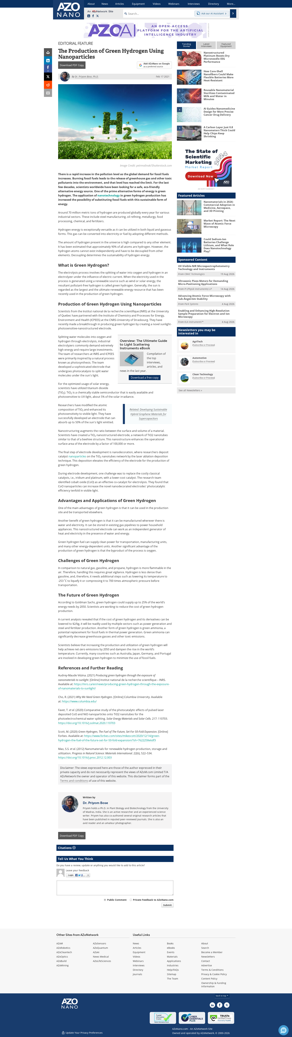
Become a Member (212, 952)
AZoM (59, 943)
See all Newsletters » (190, 390)
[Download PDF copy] (48, 52)
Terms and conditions (74, 781)
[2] (189, 76)
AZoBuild (61, 961)
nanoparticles (77, 456)
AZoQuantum (100, 947)
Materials (172, 956)
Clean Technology (202, 374)
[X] (48, 77)
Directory (138, 969)
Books (170, 943)
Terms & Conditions (212, 969)
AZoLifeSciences (102, 961)
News (136, 943)
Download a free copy (145, 377)
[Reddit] (48, 85)
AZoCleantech (64, 952)
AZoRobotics (63, 947)
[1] (189, 58)
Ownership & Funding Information (213, 984)
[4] (189, 114)
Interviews (138, 965)
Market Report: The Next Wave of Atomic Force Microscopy (219, 223)
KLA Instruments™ (193, 321)
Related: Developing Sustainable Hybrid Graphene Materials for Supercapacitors (148, 414)
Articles (137, 947)
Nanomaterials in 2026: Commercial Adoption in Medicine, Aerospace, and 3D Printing (219, 206)
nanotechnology (109, 195)
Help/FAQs (173, 969)
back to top (221, 995)
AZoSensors (99, 943)
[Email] (48, 93)
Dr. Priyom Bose (95, 803)
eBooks (171, 947)
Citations (65, 848)
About (204, 943)
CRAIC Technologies (194, 274)
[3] (189, 95)
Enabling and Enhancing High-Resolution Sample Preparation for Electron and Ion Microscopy (204, 313)
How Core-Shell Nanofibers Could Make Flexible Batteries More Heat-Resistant (219, 75)
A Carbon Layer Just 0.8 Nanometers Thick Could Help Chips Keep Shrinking (219, 131)
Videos (136, 956)
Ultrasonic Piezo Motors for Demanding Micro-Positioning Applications (203, 282)
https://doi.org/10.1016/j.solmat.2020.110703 (86, 723)
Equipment (139, 952)
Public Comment (117, 899)
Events (170, 952)
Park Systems (191, 304)
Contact (205, 961)
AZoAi (96, 952)
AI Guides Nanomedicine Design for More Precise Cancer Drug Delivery (219, 111)
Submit (167, 905)
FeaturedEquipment (226, 45)
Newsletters (208, 956)
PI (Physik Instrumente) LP (198, 288)
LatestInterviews (206, 45)
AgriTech (197, 341)
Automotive (199, 357)
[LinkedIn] (48, 60)
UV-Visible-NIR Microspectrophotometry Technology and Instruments (204, 267)
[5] (189, 132)
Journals (137, 974)
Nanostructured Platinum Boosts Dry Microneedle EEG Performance (217, 57)
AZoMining (62, 965)
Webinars (138, 961)
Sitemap (171, 974)
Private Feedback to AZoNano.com (153, 899)
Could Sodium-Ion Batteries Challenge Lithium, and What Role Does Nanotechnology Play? (219, 245)
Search (205, 947)
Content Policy (209, 978)
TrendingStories (186, 45)
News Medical (101, 956)
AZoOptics (62, 956)
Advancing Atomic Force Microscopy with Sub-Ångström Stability (204, 297)
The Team (172, 978)
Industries (172, 965)
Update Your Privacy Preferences (84, 1032)
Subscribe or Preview (203, 344)
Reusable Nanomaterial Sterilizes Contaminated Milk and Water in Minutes (219, 94)
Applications (174, 961)
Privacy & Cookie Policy (214, 974)
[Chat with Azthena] (283, 1030)
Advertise (206, 965)
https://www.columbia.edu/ (79, 701)
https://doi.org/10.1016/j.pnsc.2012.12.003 (85, 757)
